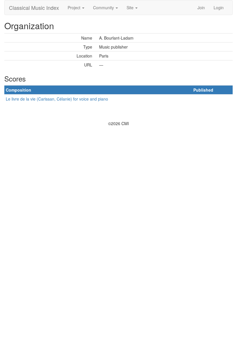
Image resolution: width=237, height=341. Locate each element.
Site (131, 7)
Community (104, 7)
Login (219, 7)
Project (75, 7)
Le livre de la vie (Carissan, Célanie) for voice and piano (57, 99)
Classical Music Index (34, 7)
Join (201, 7)
